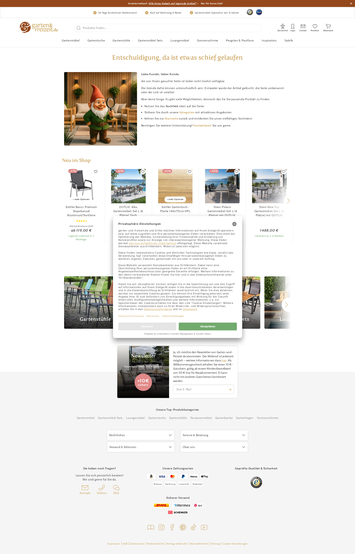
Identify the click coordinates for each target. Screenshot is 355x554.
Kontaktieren (202, 125)
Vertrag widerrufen (177, 543)
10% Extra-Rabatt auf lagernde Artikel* (172, 3)
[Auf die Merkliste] (96, 171)
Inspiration (269, 40)
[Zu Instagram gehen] (161, 528)
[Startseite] (39, 27)
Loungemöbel (180, 40)
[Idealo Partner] (259, 12)
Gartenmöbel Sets (150, 40)
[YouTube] (204, 528)
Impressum (113, 543)
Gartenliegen (245, 418)
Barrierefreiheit (199, 543)
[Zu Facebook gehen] (172, 528)
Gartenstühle (121, 40)
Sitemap (215, 543)
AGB (125, 543)
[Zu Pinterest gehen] (183, 528)
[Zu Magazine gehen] (151, 528)
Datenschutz (137, 543)
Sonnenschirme (207, 40)
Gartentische (96, 40)
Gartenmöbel (86, 418)
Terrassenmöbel (201, 418)
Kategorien (187, 112)
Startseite (172, 118)
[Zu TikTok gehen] (193, 528)
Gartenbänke (224, 418)
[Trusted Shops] (250, 12)
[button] (288, 201)
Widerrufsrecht (155, 543)
